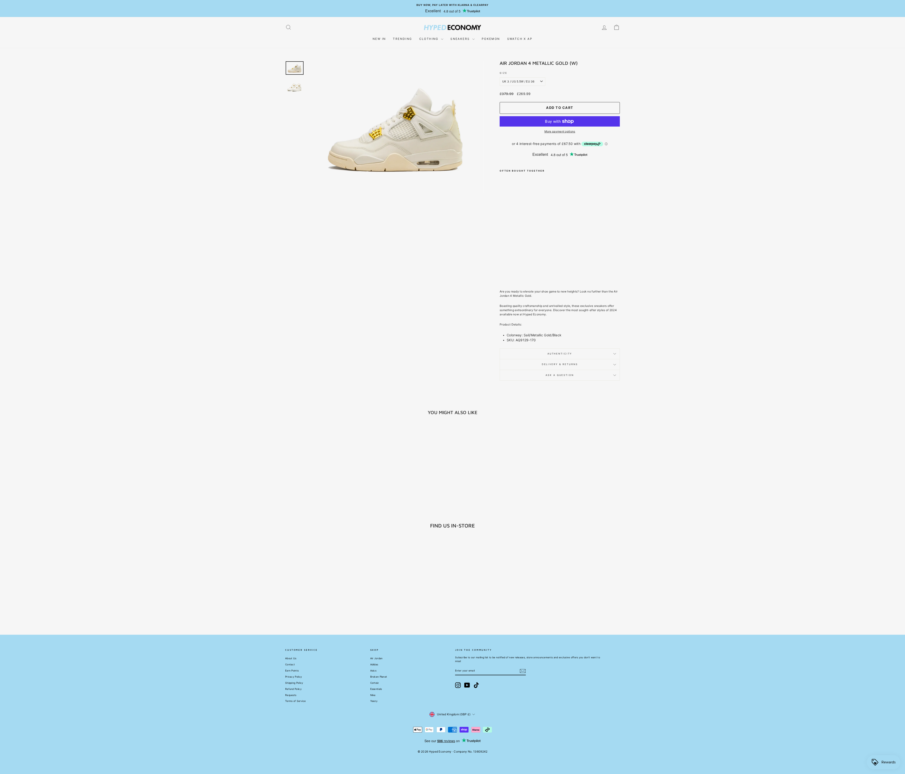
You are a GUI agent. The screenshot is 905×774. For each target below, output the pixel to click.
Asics (373, 670)
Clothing (429, 39)
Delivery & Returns (560, 364)
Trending (402, 39)
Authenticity (559, 353)
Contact (290, 664)
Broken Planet (378, 676)
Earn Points (292, 670)
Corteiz (374, 682)
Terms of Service (295, 701)
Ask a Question (560, 375)
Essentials (376, 689)
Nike (373, 695)
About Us (290, 658)
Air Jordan (376, 658)
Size (503, 73)
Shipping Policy (294, 682)
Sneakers (460, 39)
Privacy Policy (293, 676)
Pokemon (491, 39)
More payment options (559, 131)
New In (379, 39)
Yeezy (374, 701)
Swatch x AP (519, 39)
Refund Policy (293, 689)
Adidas (374, 664)
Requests (290, 695)
